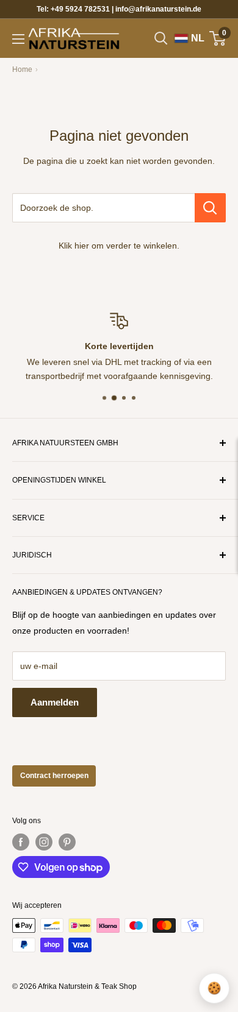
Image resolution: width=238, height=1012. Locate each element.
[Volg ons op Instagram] (43, 842)
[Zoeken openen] (161, 38)
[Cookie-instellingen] (214, 988)
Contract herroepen (54, 775)
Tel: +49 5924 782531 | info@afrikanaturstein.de (119, 9)
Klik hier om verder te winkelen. (119, 245)
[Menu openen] (18, 39)
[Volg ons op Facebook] (20, 842)
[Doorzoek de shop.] (210, 207)
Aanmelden (55, 702)
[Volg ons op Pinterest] (67, 842)
